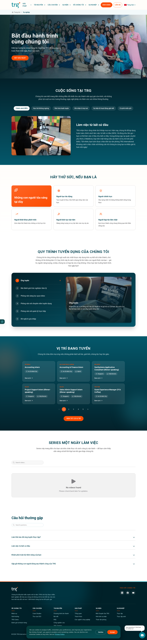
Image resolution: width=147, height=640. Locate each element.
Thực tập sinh (121, 616)
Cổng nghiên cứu (59, 623)
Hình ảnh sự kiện (101, 616)
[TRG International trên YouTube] (133, 593)
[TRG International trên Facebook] (128, 593)
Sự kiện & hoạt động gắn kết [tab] (103, 108)
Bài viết (56, 616)
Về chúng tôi (17, 608)
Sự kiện (98, 608)
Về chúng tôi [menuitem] (78, 5)
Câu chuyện (37, 608)
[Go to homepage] (16, 5)
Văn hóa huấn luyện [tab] (61, 108)
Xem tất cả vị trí (73, 418)
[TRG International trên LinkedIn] (122, 593)
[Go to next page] (88, 409)
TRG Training (58, 626)
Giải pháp (78, 608)
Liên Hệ (117, 5)
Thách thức (78, 616)
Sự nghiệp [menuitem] (93, 5)
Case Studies (37, 613)
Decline (100, 632)
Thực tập (120, 613)
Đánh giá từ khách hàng (19, 623)
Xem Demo (106, 5)
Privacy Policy (59, 634)
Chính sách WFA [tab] (22, 108)
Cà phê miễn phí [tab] (125, 108)
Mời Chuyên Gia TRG (102, 613)
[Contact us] (142, 635)
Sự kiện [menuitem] (65, 5)
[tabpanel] (74, 135)
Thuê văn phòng (101, 619)
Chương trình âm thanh (61, 613)
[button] (27, 5)
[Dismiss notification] (143, 627)
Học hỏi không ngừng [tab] (41, 108)
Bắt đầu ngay (20, 58)
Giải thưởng (15, 616)
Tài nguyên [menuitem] (38, 5)
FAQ (55, 619)
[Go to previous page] (59, 409)
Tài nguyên (58, 608)
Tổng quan (78, 613)
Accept (112, 632)
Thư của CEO (37, 616)
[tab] (38, 280)
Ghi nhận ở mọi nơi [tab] (81, 108)
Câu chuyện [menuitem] (53, 5)
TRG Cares (15, 619)
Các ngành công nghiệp (82, 619)
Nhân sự (14, 613)
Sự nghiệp (120, 608)
